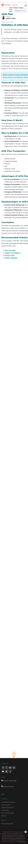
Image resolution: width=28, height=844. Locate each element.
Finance (16, 7)
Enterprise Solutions (8, 802)
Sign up (4, 816)
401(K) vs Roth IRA (11, 258)
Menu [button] (23, 5)
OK (26, 832)
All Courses (5, 810)
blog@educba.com (20, 10)
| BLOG (14, 5)
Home (10, 7)
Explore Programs (7, 807)
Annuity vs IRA (9, 255)
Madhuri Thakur (11, 18)
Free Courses (5, 805)
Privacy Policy (22, 841)
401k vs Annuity (10, 250)
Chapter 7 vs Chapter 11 (13, 253)
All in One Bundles (7, 813)
